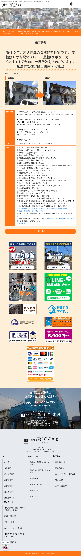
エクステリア (35, 496)
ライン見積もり (10, 542)
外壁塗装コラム (10, 498)
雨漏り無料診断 (10, 516)
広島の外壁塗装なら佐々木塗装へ (40, 463)
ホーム (6, 462)
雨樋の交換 (34, 490)
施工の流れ (59, 468)
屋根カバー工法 (36, 484)
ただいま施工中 (61, 486)
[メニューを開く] (77, 4)
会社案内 (7, 468)
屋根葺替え (34, 479)
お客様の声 (8, 480)
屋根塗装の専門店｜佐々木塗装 (40, 471)
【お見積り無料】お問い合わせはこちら (14, 535)
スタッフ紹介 (9, 474)
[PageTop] (78, 549)
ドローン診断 (9, 522)
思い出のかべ (9, 492)
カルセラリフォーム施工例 (65, 474)
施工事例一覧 (60, 462)
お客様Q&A (8, 486)
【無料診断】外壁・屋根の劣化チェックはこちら (14, 509)
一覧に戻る (40, 231)
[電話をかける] (71, 3)
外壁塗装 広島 (22, 224)
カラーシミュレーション (13, 528)
